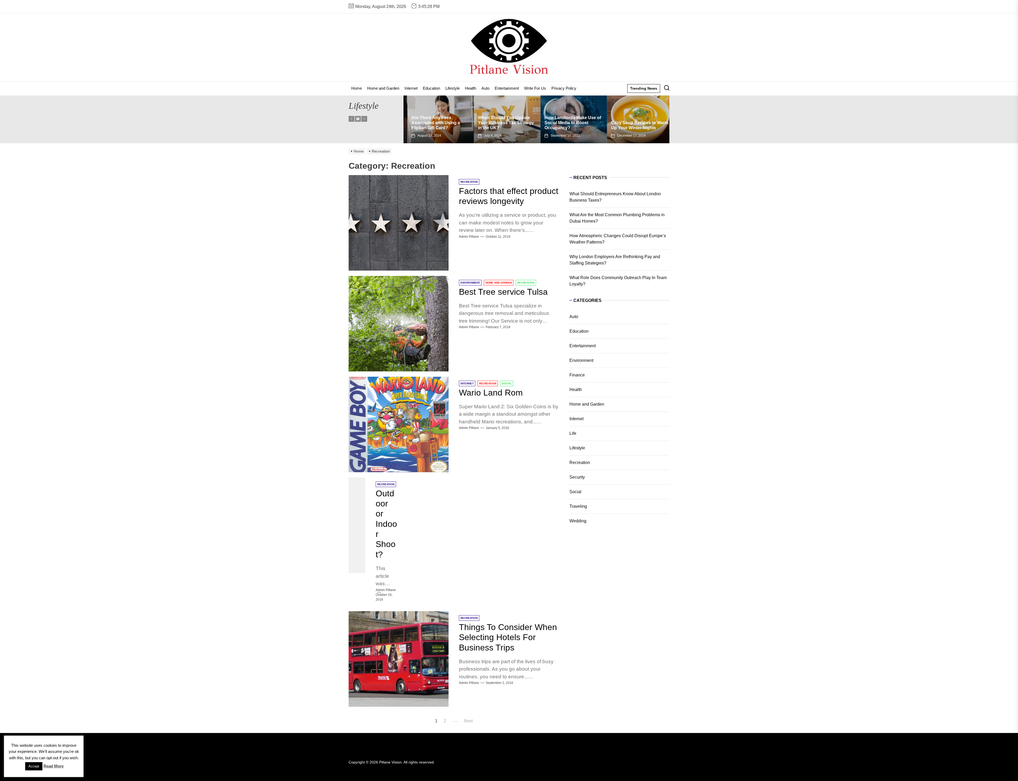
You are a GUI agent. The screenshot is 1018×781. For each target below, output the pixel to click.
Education (431, 88)
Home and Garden (383, 88)
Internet (411, 88)
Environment (581, 360)
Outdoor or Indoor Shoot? (386, 524)
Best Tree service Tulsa (503, 292)
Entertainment (507, 88)
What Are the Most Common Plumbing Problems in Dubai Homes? (617, 217)
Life (572, 433)
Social (575, 491)
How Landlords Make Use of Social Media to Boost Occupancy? (502, 122)
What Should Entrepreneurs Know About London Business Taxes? (615, 197)
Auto (485, 88)
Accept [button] (33, 766)
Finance (577, 375)
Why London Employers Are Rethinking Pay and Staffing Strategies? (614, 259)
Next (468, 721)
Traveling (578, 506)
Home (356, 88)
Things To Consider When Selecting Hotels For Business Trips (508, 637)
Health (470, 88)
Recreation (579, 462)
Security (577, 477)
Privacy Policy (563, 88)
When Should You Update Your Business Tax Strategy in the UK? (435, 122)
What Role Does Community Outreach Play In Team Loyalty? (618, 280)
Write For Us (535, 88)
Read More (53, 766)
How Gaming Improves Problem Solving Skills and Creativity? (634, 122)
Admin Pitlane (469, 236)
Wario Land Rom (491, 392)
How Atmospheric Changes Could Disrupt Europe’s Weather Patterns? (617, 238)
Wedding (577, 521)
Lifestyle (452, 88)
